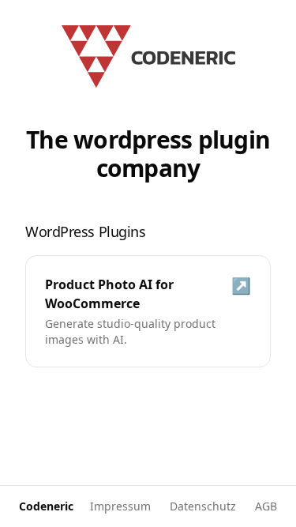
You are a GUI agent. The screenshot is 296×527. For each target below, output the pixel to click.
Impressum (120, 506)
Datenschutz (203, 506)
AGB (266, 506)
